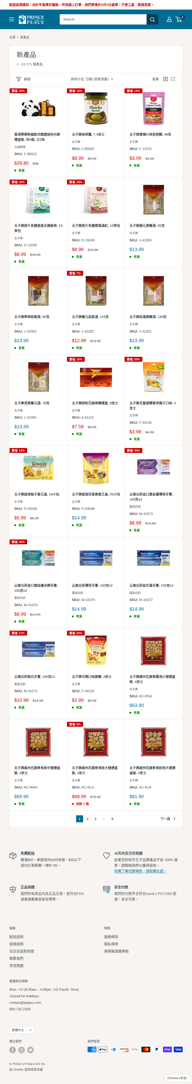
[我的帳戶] (169, 19)
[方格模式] (165, 79)
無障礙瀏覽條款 (116, 951)
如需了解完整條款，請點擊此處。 (140, 871)
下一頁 (165, 819)
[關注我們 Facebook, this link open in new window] (12, 1050)
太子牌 (76, 142)
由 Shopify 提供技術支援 (26, 1069)
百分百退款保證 (21, 951)
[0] (179, 19)
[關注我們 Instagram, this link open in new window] (21, 1050)
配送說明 (16, 937)
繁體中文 (18, 1030)
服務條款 (111, 937)
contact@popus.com (25, 1002)
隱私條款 (111, 944)
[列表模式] (173, 79)
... (104, 819)
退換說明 (16, 944)
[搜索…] (152, 19)
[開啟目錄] (11, 19)
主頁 (12, 37)
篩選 (27, 79)
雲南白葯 (135, 506)
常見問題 (16, 966)
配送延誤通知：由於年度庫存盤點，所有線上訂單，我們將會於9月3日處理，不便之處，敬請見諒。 (81, 5)
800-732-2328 (19, 1009)
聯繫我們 (16, 958)
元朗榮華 (20, 147)
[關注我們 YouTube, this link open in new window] (30, 1050)
